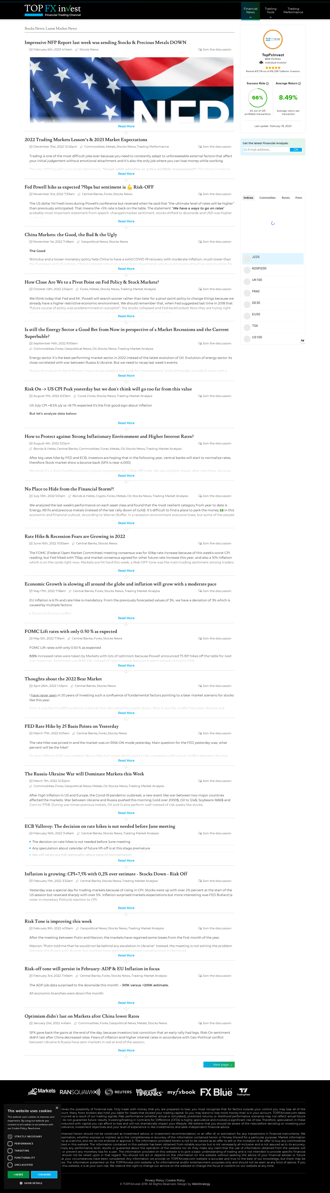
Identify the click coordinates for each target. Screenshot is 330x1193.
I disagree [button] (44, 1174)
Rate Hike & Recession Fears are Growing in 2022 (75, 536)
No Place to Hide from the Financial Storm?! (69, 489)
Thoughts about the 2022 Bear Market (63, 679)
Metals (111, 146)
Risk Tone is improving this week (58, 921)
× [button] (56, 1108)
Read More (126, 126)
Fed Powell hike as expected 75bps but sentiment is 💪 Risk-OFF (89, 187)
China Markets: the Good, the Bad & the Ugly (71, 235)
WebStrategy (201, 1184)
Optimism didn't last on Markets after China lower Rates (82, 1016)
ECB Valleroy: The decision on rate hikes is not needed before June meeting (100, 826)
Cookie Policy (175, 1180)
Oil (94, 348)
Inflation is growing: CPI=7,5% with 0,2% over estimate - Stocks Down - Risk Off (106, 874)
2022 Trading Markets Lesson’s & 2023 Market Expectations (86, 140)
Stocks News (89, 49)
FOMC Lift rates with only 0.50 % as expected (71, 631)
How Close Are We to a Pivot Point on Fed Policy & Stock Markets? (92, 282)
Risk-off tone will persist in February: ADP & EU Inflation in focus (92, 969)
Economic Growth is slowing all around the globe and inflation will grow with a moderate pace (120, 584)
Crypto (101, 496)
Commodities (94, 146)
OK (296, 149)
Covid (82, 396)
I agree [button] (18, 1174)
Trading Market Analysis (138, 289)
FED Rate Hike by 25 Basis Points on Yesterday (72, 726)
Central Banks (92, 194)
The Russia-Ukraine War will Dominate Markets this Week (84, 774)
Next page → (222, 1064)
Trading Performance (153, 146)
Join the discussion (217, 49)
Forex (108, 194)
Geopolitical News (94, 241)
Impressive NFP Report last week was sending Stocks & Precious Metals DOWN (105, 43)
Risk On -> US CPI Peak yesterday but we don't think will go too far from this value (108, 389)
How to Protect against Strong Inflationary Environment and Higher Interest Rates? (109, 436)
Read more (34, 1128)
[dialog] (32, 1146)
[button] (32, 1183)
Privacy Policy (154, 1180)
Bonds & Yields (45, 449)
